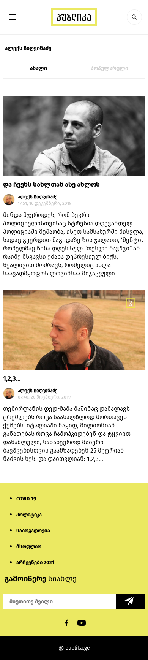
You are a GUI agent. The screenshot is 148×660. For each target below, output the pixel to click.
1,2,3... (11, 379)
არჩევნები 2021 (35, 562)
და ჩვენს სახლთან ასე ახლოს (51, 184)
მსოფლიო (28, 546)
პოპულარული (109, 68)
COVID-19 (26, 499)
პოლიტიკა (29, 515)
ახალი (38, 68)
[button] (134, 17)
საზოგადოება (33, 530)
